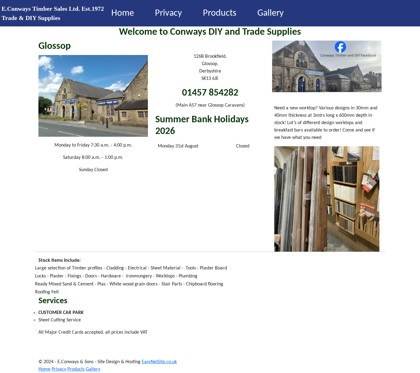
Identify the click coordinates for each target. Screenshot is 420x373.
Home (122, 13)
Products (219, 13)
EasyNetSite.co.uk (159, 361)
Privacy (168, 13)
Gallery (270, 13)
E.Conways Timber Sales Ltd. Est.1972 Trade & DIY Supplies (52, 13)
